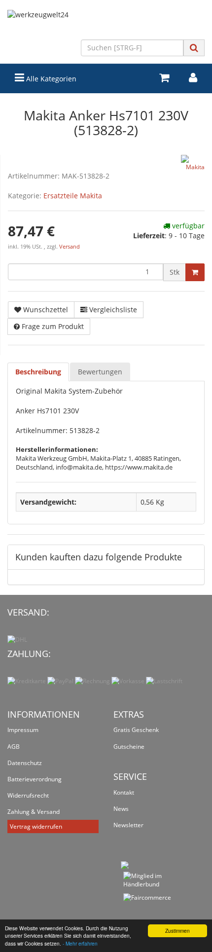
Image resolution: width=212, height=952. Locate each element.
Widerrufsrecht (28, 795)
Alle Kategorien (50, 78)
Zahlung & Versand (33, 811)
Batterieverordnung (34, 779)
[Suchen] (194, 47)
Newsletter (128, 825)
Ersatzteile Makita (72, 195)
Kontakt (123, 792)
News (121, 809)
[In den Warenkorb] (195, 272)
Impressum (22, 730)
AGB (13, 746)
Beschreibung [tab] (38, 371)
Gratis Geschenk (136, 730)
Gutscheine (128, 746)
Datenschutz (24, 763)
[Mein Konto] (193, 78)
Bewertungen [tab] (100, 371)
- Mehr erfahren (80, 943)
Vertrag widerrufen (36, 826)
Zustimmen (177, 930)
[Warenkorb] (164, 78)
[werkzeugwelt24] (106, 24)
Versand (69, 246)
